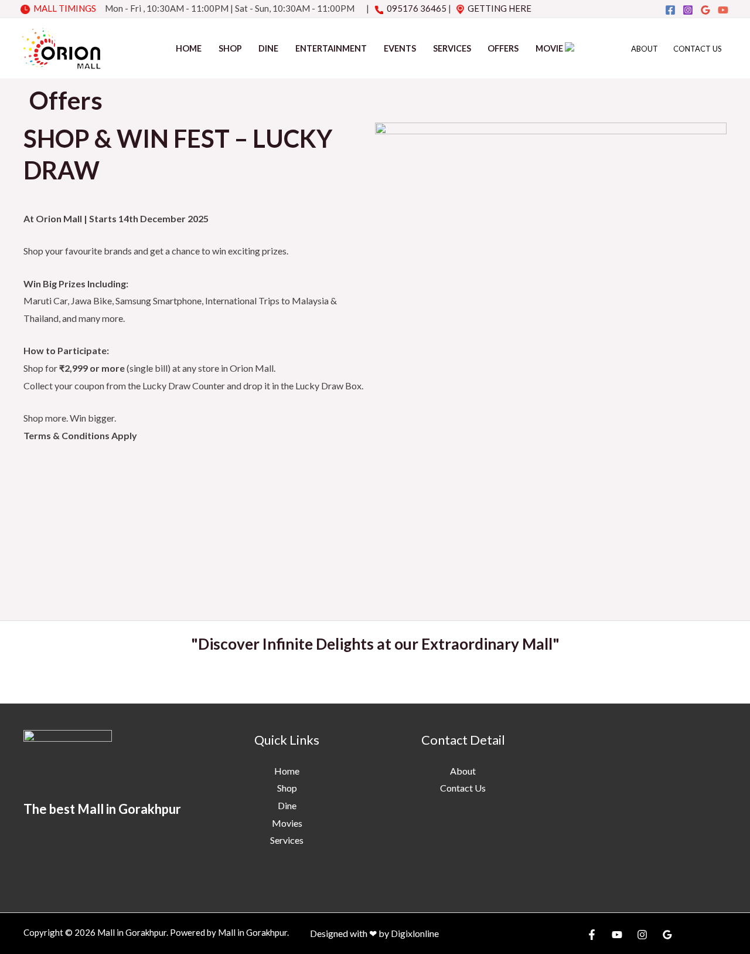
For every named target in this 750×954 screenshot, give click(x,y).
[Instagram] (687, 10)
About (644, 48)
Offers (503, 48)
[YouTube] (723, 10)
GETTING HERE (499, 8)
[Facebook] (670, 10)
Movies (287, 823)
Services (452, 48)
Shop (230, 48)
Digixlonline (415, 933)
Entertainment (331, 48)
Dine (268, 48)
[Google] (705, 10)
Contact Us (697, 48)
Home (189, 48)
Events (400, 48)
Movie (550, 48)
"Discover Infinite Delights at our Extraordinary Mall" (375, 643)
